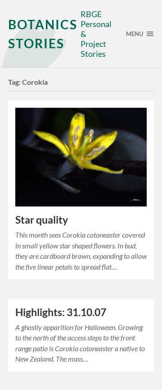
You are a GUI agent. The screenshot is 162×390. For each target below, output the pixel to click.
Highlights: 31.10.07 (60, 312)
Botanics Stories (42, 34)
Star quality (41, 220)
